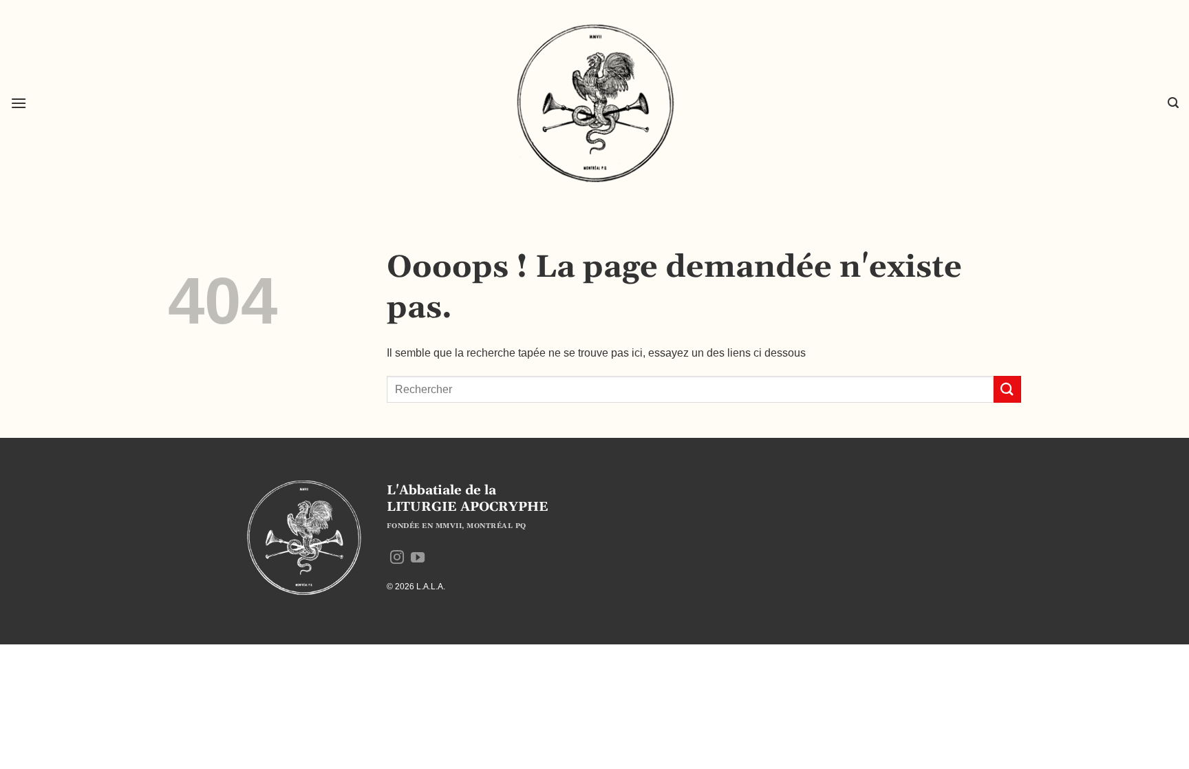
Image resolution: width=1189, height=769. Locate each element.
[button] (18, 103)
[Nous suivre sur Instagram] (397, 558)
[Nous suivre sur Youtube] (418, 558)
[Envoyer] (1007, 389)
